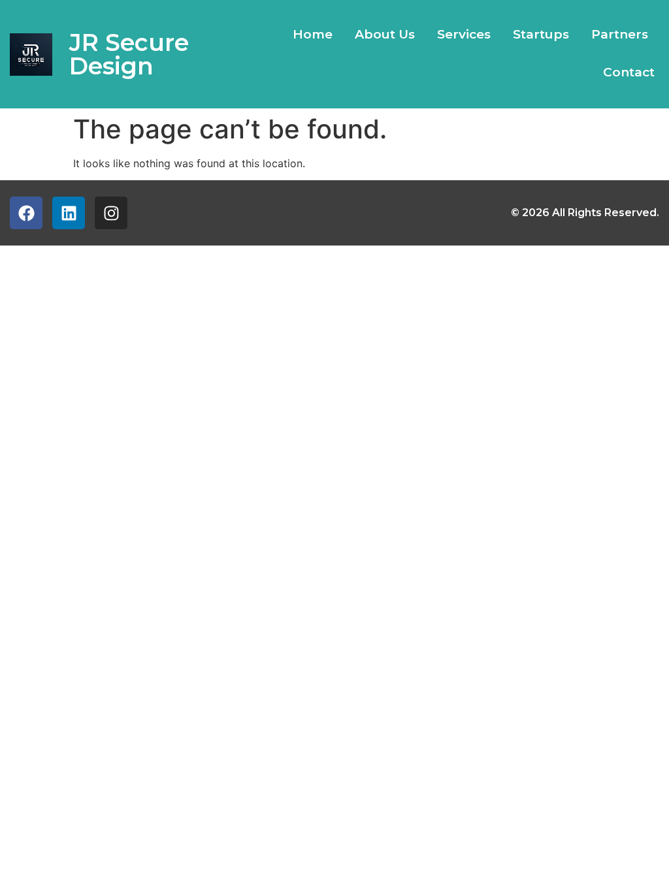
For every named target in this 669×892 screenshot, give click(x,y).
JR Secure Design (129, 54)
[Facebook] (26, 213)
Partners (619, 34)
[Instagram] (111, 213)
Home (313, 34)
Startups (541, 34)
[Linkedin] (68, 213)
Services (464, 34)
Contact (629, 72)
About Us (385, 34)
